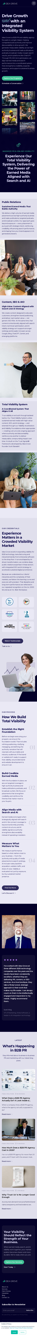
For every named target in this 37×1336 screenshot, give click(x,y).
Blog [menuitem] (3, 1295)
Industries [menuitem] (5, 1293)
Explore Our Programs (12, 78)
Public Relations (8, 1094)
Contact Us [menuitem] (5, 1297)
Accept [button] (14, 1332)
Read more (6, 1114)
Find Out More (10, 888)
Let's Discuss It (8, 893)
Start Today (8, 1267)
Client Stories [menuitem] (6, 1291)
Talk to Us (6, 646)
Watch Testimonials (12, 641)
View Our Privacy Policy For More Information (21, 1328)
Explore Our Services (14, 1262)
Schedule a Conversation (12, 83)
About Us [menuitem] (5, 1287)
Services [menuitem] (4, 1289)
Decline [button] (22, 1332)
